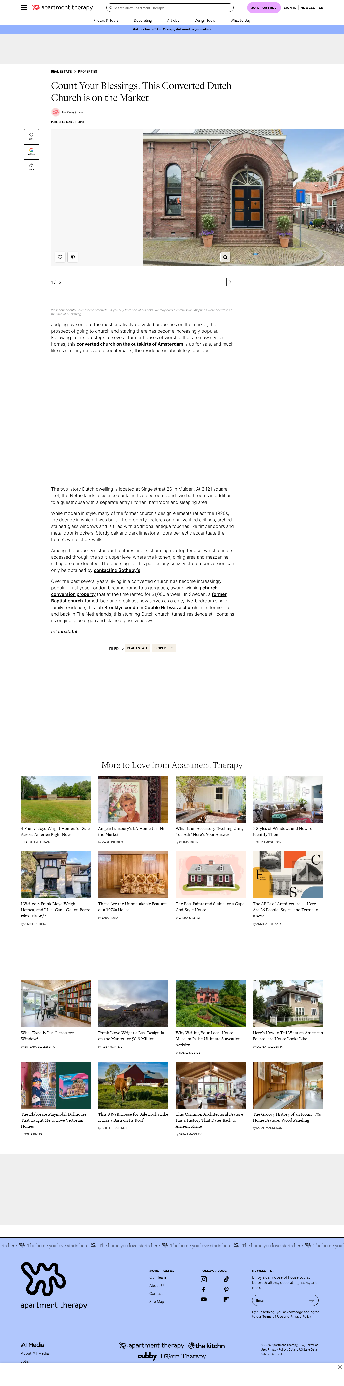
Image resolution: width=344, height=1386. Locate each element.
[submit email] (312, 1300)
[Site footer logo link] (82, 1283)
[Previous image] (218, 282)
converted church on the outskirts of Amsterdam (130, 344)
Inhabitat (68, 631)
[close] (340, 1367)
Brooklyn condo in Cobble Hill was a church (150, 607)
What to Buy (240, 20)
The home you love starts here (44, 1245)
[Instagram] (204, 1279)
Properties (87, 71)
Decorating (143, 20)
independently (66, 310)
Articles (173, 20)
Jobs (25, 1361)
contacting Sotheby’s (117, 570)
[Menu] (24, 8)
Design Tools (205, 20)
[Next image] (230, 282)
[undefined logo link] (62, 8)
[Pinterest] (226, 1289)
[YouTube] (204, 1299)
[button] (142, 215)
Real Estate (61, 71)
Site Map (156, 1301)
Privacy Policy (301, 1316)
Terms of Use (272, 1316)
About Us (157, 1285)
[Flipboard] (226, 1299)
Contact (156, 1293)
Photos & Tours (105, 20)
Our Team (157, 1277)
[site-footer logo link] (32, 1345)
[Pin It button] (73, 257)
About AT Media (35, 1353)
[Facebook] (204, 1289)
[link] (56, 831)
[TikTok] (226, 1279)
